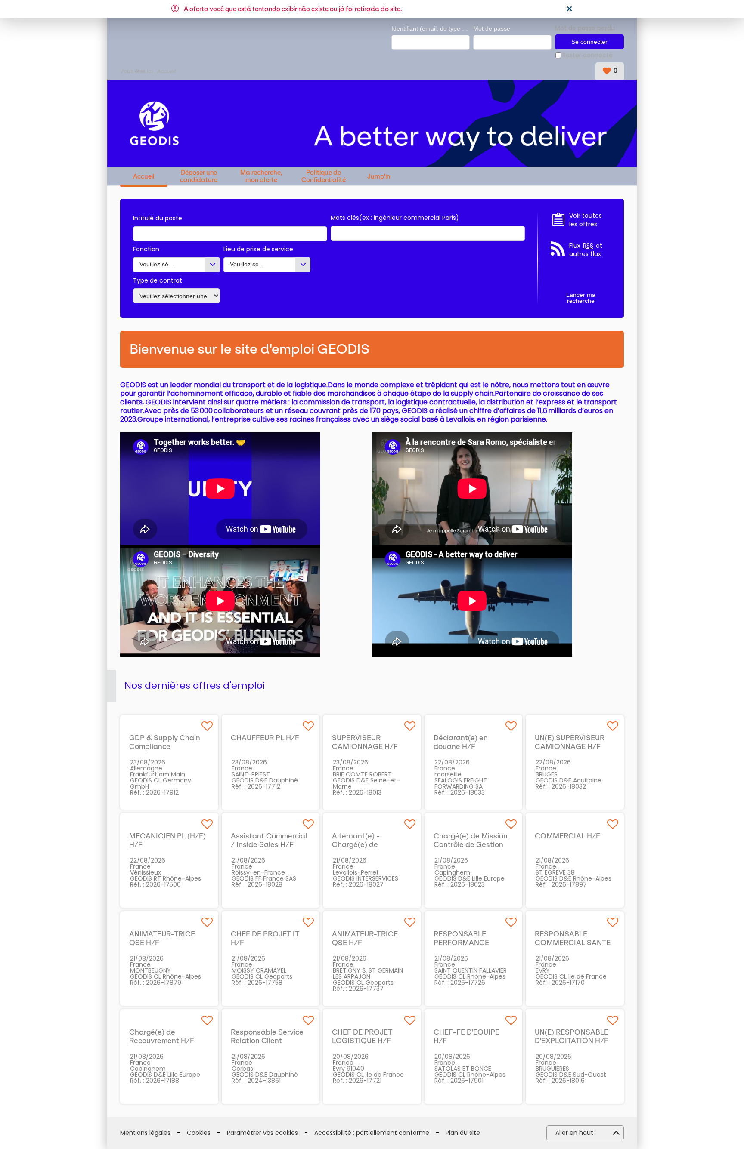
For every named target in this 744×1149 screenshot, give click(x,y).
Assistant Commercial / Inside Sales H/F (269, 840)
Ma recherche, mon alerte (261, 176)
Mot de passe (491, 28)
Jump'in (378, 176)
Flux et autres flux (585, 250)
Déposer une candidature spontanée (198, 176)
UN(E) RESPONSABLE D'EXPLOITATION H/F (571, 1036)
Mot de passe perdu (585, 28)
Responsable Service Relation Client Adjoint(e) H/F (267, 1041)
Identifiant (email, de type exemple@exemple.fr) (430, 28)
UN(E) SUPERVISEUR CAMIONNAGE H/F (569, 742)
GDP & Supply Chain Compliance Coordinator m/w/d (164, 746)
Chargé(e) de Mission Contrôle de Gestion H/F (471, 844)
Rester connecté (587, 55)
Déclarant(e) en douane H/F (461, 742)
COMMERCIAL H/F (567, 836)
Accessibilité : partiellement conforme (371, 1133)
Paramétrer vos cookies (262, 1133)
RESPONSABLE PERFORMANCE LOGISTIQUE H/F (463, 942)
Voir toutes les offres (585, 220)
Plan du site (463, 1133)
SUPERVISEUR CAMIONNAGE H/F (365, 742)
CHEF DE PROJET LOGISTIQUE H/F (362, 1036)
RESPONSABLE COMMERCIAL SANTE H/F (573, 942)
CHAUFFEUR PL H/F (265, 737)
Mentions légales (145, 1133)
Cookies (199, 1133)
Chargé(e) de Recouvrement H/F (161, 1036)
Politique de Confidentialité (323, 176)
